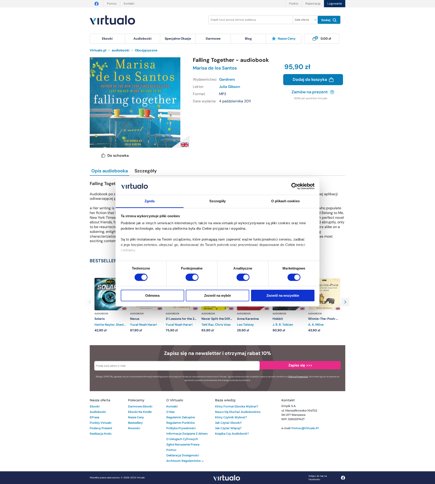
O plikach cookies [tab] (285, 201)
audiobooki (98, 412)
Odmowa (152, 295)
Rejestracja (312, 3)
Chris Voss (223, 325)
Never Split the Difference (220, 319)
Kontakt (129, 3)
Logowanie (334, 3)
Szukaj (326, 20)
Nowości (134, 428)
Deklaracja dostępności (182, 455)
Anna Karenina (248, 319)
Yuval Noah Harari (143, 325)
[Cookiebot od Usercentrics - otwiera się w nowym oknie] (294, 186)
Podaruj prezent (101, 428)
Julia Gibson (229, 86)
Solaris (99, 319)
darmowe (213, 38)
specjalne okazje (178, 38)
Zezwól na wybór (217, 295)
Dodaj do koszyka (310, 79)
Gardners (227, 79)
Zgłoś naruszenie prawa (182, 444)
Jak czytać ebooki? (228, 422)
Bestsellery (135, 422)
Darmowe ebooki (140, 406)
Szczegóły (146, 171)
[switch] (192, 277)
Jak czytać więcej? (228, 428)
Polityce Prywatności (298, 376)
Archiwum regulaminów (183, 460)
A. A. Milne (316, 325)
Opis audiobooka (109, 171)
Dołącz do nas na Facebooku (318, 477)
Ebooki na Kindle (140, 412)
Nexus (134, 319)
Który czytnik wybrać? (231, 417)
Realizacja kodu (100, 433)
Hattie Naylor (104, 325)
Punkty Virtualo (100, 422)
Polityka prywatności (181, 428)
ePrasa (94, 417)
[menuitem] (107, 39)
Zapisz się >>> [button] (300, 365)
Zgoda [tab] (150, 201)
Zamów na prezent (310, 92)
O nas (170, 412)
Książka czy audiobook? (232, 433)
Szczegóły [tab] (217, 201)
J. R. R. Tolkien (283, 325)
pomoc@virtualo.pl (305, 428)
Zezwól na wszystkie (282, 295)
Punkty (293, 3)
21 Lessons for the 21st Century (188, 319)
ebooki (94, 406)
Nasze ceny (286, 38)
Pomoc (112, 3)
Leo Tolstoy (245, 325)
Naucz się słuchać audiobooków (238, 412)
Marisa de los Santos (215, 68)
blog (248, 38)
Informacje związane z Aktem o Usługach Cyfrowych (187, 436)
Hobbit (278, 319)
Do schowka (118, 155)
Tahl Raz (207, 325)
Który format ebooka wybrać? (236, 406)
